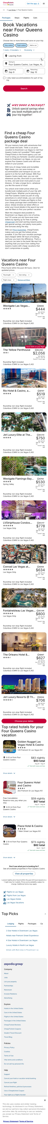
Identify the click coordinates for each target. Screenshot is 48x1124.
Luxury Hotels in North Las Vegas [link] (20, 945)
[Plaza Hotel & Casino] (24, 838)
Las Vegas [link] (12, 10)
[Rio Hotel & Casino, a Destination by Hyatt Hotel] (24, 399)
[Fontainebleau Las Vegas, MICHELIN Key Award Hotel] (24, 619)
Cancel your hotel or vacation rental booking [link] (20, 1078)
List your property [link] (10, 982)
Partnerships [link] (8, 986)
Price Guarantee (19, 230)
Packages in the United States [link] (15, 1021)
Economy (28, 50)
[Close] (45, 1100)
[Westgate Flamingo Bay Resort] (24, 487)
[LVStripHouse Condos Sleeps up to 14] (24, 531)
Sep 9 (11, 72)
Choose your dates (24, 721)
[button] (24, 773)
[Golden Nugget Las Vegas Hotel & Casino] (24, 754)
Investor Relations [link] (10, 994)
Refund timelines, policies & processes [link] (17, 1086)
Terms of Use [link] (8, 1056)
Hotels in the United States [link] (13, 1008)
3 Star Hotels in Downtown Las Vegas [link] (21, 931)
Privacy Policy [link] (9, 1047)
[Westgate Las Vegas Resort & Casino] (24, 314)
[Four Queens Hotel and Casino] (24, 795)
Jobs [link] (6, 977)
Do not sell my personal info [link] (14, 1064)
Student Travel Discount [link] (12, 1033)
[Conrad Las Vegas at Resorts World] (24, 575)
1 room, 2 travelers (11, 50)
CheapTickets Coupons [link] (12, 1029)
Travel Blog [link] (8, 1037)
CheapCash (10, 222)
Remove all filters (24, 280)
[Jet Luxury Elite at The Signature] (24, 443)
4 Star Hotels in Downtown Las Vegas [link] (21, 940)
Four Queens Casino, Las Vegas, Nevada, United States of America (27, 64)
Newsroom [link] (8, 990)
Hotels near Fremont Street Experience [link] (22, 935)
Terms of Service (26, 1121)
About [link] (6, 973)
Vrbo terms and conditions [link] (13, 1060)
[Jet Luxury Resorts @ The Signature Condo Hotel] (24, 705)
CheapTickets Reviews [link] (12, 1025)
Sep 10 (33, 72)
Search (24, 88)
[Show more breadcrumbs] (4, 10)
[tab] (6, 18)
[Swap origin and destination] (41, 59)
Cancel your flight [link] (10, 1082)
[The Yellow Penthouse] (24, 357)
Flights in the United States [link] (13, 1017)
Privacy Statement (11, 1121)
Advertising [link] (8, 998)
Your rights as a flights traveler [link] (15, 1095)
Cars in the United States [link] (13, 1012)
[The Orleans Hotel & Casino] (24, 662)
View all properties (24, 873)
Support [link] (7, 1074)
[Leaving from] (24, 56)
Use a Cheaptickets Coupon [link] (14, 1091)
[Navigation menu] (43, 4)
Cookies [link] (7, 1051)
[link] (24, 892)
